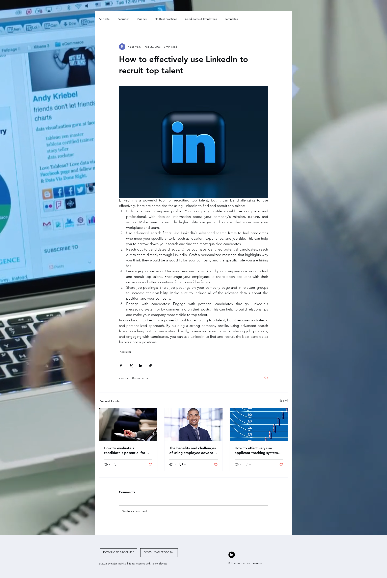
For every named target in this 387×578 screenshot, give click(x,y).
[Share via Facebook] (121, 365)
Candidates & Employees (201, 19)
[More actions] (265, 46)
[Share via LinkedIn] (141, 365)
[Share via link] (150, 365)
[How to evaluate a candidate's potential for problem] (128, 424)
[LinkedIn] (231, 555)
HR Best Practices (166, 19)
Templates (231, 19)
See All (283, 400)
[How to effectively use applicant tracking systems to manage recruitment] (259, 424)
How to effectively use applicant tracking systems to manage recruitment (257, 450)
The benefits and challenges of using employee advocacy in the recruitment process (193, 450)
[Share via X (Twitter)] (131, 365)
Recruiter (123, 19)
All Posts (104, 19)
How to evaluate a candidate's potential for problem (124, 450)
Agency (142, 19)
